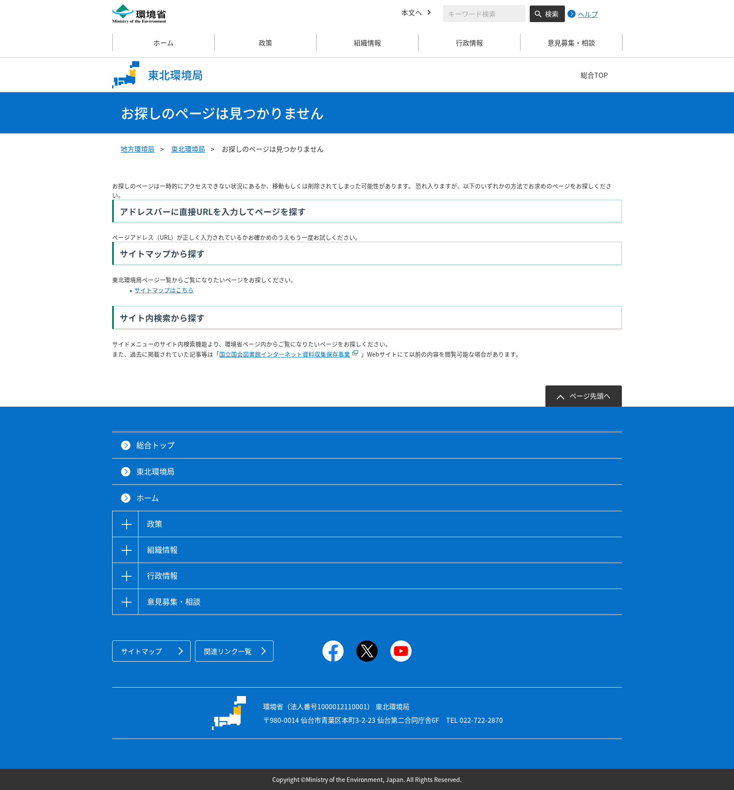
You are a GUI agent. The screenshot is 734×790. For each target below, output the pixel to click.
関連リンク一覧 (227, 651)
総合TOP (594, 75)
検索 (552, 13)
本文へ (411, 12)
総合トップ (155, 445)
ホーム (163, 42)
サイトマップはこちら (164, 290)
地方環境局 (138, 149)
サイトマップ (141, 651)
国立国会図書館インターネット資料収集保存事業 (284, 354)
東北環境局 (188, 149)
